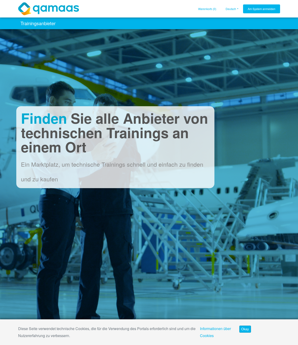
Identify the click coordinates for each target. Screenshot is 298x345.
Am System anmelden (261, 9)
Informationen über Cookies (215, 332)
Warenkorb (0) (207, 9)
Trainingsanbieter (38, 23)
